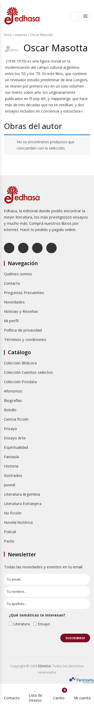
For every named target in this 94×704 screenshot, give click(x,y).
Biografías (13, 400)
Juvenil (9, 484)
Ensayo (10, 428)
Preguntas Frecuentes (24, 292)
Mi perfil (11, 320)
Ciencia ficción (16, 419)
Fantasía (11, 456)
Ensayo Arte (15, 437)
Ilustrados (13, 475)
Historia (11, 466)
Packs (9, 541)
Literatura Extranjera (23, 503)
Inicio (8, 34)
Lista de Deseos (35, 698)
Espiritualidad (16, 447)
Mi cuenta (82, 697)
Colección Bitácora (20, 362)
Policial (10, 531)
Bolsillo (10, 409)
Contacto (12, 283)
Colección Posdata (20, 381)
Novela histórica (18, 522)
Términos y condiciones (25, 339)
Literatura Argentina (22, 494)
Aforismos (13, 391)
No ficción (12, 512)
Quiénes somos (18, 273)
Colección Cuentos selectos (28, 372)
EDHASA (44, 666)
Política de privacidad (23, 330)
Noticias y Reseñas (21, 311)
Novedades (14, 301)
